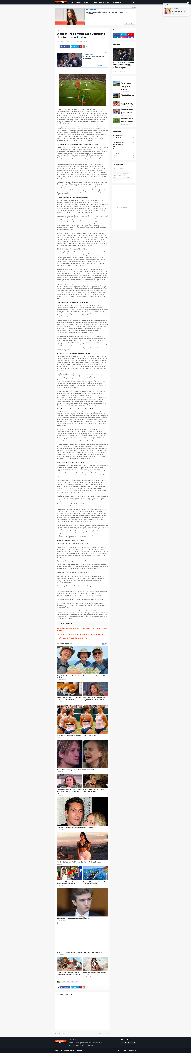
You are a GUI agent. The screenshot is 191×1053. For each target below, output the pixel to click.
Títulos (123, 157)
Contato (125, 1050)
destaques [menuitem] (86, 2)
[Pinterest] (80, 46)
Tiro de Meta (74, 981)
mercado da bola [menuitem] (104, 2)
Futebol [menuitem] (78, 2)
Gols (123, 146)
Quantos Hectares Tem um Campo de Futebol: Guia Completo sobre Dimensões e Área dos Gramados (127, 85)
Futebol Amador (117, 173)
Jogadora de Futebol (118, 177)
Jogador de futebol (122, 175)
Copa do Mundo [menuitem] (116, 2)
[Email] (84, 46)
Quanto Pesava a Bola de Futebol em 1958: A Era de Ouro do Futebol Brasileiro (127, 121)
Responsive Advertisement (124, 207)
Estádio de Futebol (123, 144)
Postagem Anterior (61, 1033)
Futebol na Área (80, 1050)
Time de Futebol (123, 153)
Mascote (123, 149)
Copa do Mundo (123, 140)
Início (119, 1050)
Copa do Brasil (123, 137)
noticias (68, 981)
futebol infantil (117, 180)
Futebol (66, 30)
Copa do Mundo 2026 (123, 142)
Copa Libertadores (123, 135)
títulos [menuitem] (94, 2)
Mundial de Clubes (123, 151)
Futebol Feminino (126, 173)
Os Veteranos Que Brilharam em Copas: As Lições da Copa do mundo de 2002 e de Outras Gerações (123, 65)
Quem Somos (132, 1050)
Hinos (115, 175)
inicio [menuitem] (72, 2)
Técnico (123, 155)
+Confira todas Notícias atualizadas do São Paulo (72, 638)
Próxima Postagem (104, 1033)
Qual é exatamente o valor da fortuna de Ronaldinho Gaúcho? (127, 103)
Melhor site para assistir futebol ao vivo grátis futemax (127, 95)
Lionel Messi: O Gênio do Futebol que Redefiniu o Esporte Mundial (127, 112)
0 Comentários (84, 41)
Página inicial (60, 30)
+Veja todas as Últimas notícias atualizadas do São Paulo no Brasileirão (80, 634)
